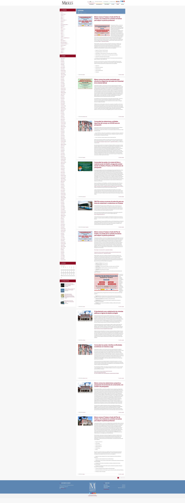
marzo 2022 (62, 135)
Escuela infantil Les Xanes (64, 24)
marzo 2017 (62, 224)
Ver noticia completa (121, 74)
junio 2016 (62, 233)
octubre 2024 (62, 91)
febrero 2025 (62, 85)
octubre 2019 (62, 178)
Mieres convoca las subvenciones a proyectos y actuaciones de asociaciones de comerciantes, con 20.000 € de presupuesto (108, 384)
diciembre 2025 (63, 70)
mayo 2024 (62, 98)
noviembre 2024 (63, 89)
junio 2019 (62, 184)
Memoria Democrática (63, 42)
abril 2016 (62, 236)
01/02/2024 (80, 340)
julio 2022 (62, 129)
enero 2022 (62, 138)
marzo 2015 (62, 255)
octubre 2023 (62, 107)
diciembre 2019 (63, 175)
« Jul (61, 277)
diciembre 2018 (63, 193)
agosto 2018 (62, 199)
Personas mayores (63, 45)
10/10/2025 (80, 116)
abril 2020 (62, 169)
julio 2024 (62, 95)
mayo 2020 (62, 168)
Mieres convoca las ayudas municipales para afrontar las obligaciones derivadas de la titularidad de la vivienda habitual (108, 81)
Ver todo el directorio (106, 489)
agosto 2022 (62, 128)
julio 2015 (62, 249)
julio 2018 (62, 200)
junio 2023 (62, 113)
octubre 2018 (62, 196)
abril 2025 (62, 82)
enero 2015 (62, 258)
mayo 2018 (62, 203)
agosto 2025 (62, 76)
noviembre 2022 (63, 123)
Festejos (62, 27)
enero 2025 (62, 86)
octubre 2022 (62, 125)
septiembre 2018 (63, 197)
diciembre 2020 (63, 157)
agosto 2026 (62, 58)
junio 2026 (62, 61)
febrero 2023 (62, 119)
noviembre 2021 (63, 141)
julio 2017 (62, 218)
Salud (61, 46)
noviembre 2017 (63, 212)
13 (67, 271)
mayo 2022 (62, 132)
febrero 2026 (62, 67)
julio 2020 (62, 165)
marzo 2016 (62, 237)
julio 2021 (62, 147)
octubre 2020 (62, 160)
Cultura (62, 17)
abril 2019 (62, 187)
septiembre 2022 (63, 126)
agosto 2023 (62, 110)
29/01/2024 (80, 378)
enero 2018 (62, 209)
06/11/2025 (80, 74)
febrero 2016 (62, 239)
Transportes (62, 49)
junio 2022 (62, 131)
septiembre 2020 (63, 162)
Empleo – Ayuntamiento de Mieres (104, 41)
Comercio (84, 412)
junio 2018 (62, 202)
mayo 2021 (62, 150)
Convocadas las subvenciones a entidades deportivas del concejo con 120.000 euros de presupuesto (107, 123)
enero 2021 (62, 156)
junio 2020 (62, 166)
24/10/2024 (80, 306)
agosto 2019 (62, 181)
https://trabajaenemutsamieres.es (99, 214)
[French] (119, 1)
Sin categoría (62, 48)
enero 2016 (62, 240)
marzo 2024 (62, 101)
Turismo (62, 51)
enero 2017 (62, 227)
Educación (84, 196)
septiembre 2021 (63, 144)
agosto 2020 (62, 163)
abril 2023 (62, 116)
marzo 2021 (62, 153)
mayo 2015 (62, 252)
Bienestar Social (85, 116)
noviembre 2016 (63, 230)
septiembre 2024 (63, 92)
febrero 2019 (62, 190)
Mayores (62, 39)
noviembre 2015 (63, 243)
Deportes (84, 157)
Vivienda (84, 340)
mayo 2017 (62, 221)
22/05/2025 (80, 196)
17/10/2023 (80, 474)
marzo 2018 (62, 206)
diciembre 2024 (63, 88)
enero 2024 (62, 104)
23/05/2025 (80, 157)
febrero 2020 (62, 172)
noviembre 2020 (63, 159)
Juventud (62, 36)
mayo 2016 (62, 234)
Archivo (62, 12)
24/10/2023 (80, 412)
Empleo (84, 74)
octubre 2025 (62, 73)
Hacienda (62, 30)
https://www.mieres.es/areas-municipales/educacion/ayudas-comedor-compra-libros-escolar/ (109, 186)
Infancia (62, 33)
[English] (117, 1)
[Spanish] (116, 1)
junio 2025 (62, 79)
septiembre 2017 (63, 215)
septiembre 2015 (63, 246)
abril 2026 (62, 64)
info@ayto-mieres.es (63, 488)
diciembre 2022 (63, 122)
